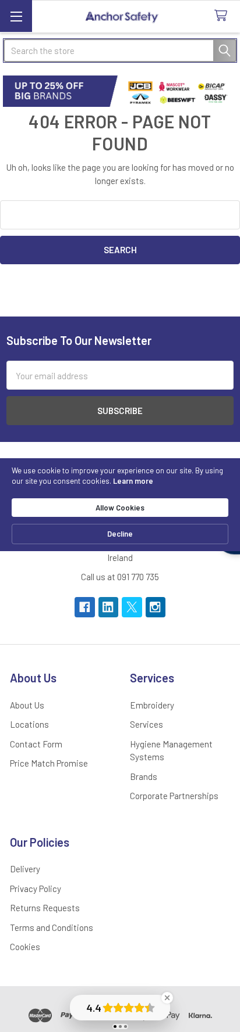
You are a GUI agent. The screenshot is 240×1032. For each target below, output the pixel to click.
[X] (132, 607)
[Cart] (223, 15)
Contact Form (36, 744)
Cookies (25, 946)
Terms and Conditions (51, 927)
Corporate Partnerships (174, 795)
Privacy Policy (35, 888)
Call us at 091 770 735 (120, 576)
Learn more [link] (133, 481)
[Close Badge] (167, 998)
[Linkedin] (108, 607)
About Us (27, 705)
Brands (143, 776)
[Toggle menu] (16, 16)
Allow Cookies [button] (120, 507)
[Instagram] (156, 607)
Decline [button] (120, 533)
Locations (29, 724)
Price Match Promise (49, 763)
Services (146, 724)
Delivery (25, 869)
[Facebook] (85, 607)
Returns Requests (45, 907)
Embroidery (152, 705)
